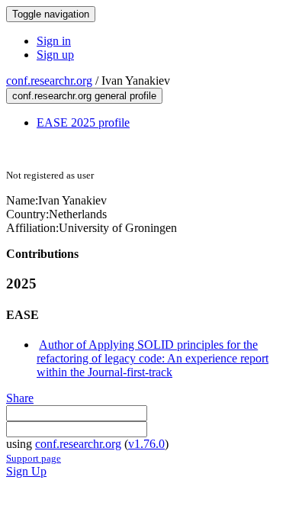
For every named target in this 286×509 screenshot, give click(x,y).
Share (20, 397)
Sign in (54, 40)
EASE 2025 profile (83, 122)
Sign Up (26, 471)
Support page (33, 458)
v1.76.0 (146, 443)
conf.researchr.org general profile (84, 95)
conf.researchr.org (49, 80)
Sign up (55, 54)
